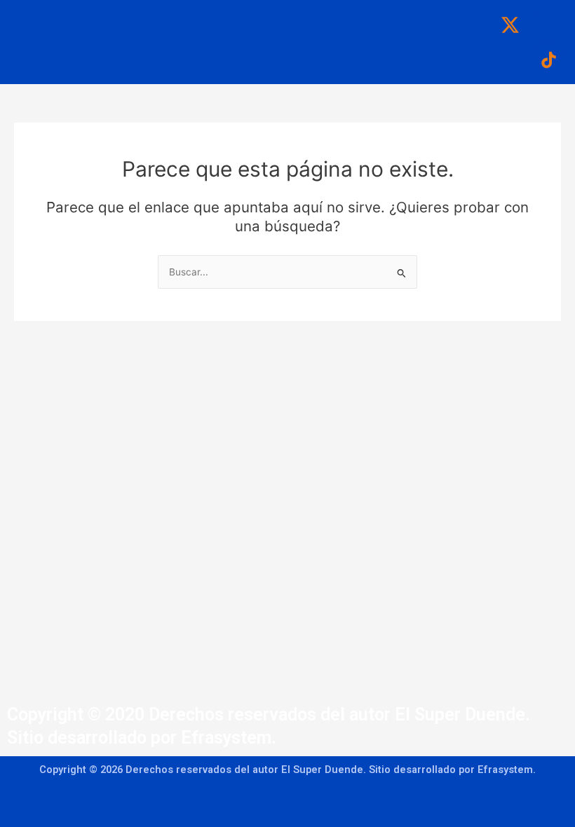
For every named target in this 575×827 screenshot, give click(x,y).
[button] (261, 14)
